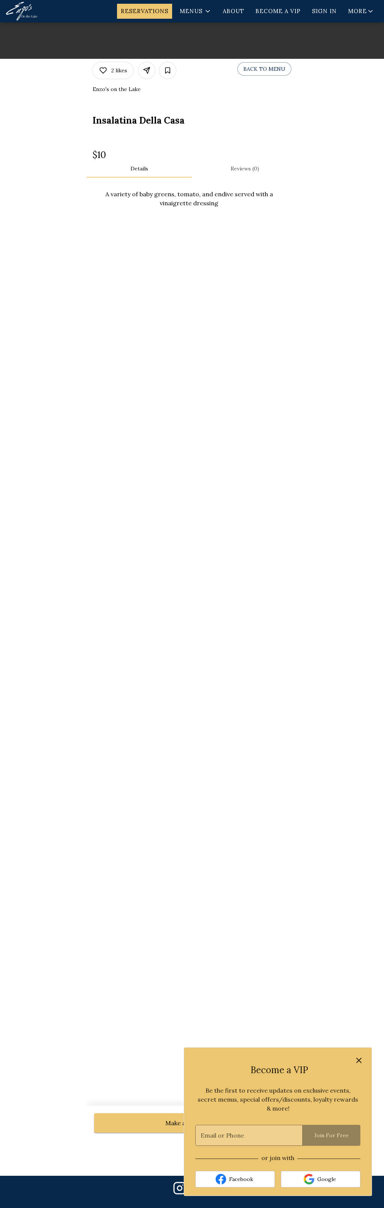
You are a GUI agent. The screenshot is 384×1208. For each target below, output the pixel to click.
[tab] (139, 169)
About (233, 11)
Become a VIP (278, 11)
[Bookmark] (167, 70)
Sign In (324, 11)
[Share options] (146, 70)
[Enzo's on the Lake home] (40, 11)
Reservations (144, 11)
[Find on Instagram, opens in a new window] (179, 1190)
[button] (195, 11)
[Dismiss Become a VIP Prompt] (359, 1060)
